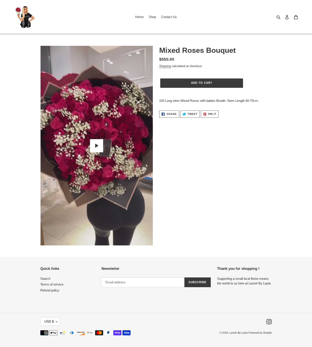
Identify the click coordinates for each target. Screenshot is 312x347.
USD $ (49, 321)
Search (45, 278)
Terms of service (51, 284)
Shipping (165, 66)
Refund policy (49, 290)
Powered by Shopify (260, 332)
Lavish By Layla (238, 332)
